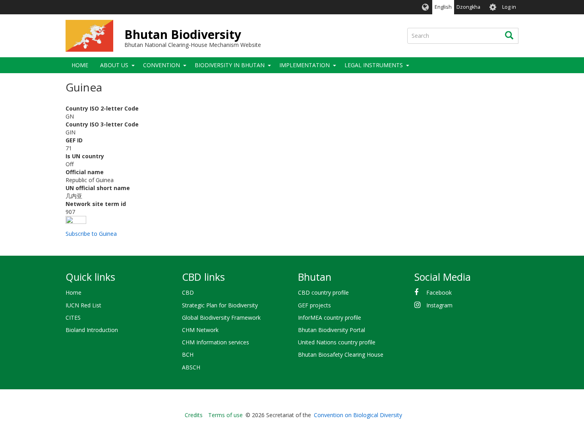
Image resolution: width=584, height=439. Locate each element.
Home (80, 65)
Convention (161, 65)
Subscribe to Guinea (91, 233)
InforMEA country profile (329, 317)
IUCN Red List (83, 305)
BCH (187, 354)
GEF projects (314, 305)
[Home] (89, 36)
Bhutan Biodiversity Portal (331, 330)
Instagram (439, 305)
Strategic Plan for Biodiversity (220, 305)
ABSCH (191, 367)
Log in (509, 7)
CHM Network (200, 330)
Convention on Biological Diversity (358, 415)
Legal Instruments (373, 65)
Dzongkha (468, 7)
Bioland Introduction (92, 330)
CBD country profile (323, 292)
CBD (188, 292)
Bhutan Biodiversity (182, 34)
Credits (194, 415)
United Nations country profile (336, 342)
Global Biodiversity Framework (221, 317)
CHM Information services (215, 342)
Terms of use (225, 415)
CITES (73, 317)
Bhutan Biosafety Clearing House (340, 354)
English (443, 7)
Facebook (439, 292)
